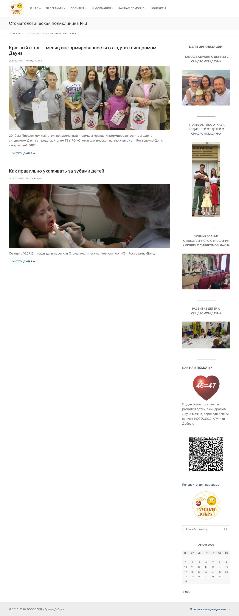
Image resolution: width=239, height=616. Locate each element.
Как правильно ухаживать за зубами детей (56, 171)
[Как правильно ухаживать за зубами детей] (89, 216)
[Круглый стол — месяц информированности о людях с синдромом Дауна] (89, 98)
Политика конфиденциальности (210, 609)
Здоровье (35, 60)
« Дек (186, 592)
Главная (15, 33)
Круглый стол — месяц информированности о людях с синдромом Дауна (82, 50)
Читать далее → (23, 153)
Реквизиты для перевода (200, 484)
